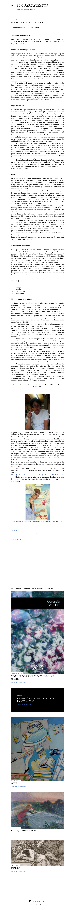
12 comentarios (22, 786)
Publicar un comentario (24, 834)
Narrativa (39, 533)
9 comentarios (22, 871)
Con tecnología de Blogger (39, 901)
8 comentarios (28, 704)
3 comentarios (22, 682)
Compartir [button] (14, 530)
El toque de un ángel (23, 830)
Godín (14, 783)
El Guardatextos (32, 5)
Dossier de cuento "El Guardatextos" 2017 (25, 533)
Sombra (15, 867)
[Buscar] (63, 5)
